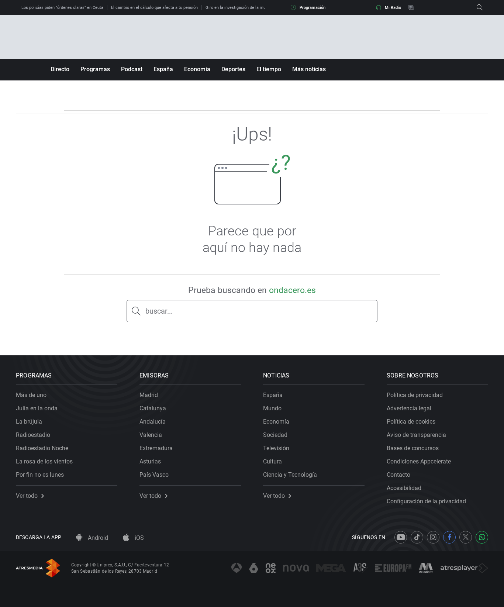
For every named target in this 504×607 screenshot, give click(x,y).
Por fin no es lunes (40, 474)
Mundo (272, 408)
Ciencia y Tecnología (290, 474)
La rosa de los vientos (44, 461)
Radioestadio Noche (42, 448)
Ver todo (27, 496)
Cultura (272, 461)
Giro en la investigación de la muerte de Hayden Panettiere (260, 8)
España (163, 69)
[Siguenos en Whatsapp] (482, 537)
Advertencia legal (409, 408)
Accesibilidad (404, 488)
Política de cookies (411, 421)
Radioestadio (33, 434)
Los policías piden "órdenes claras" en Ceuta (62, 8)
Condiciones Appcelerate (419, 461)
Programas (95, 69)
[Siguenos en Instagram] (433, 537)
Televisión (276, 448)
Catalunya (152, 408)
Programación (312, 7)
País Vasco (154, 474)
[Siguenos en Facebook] (449, 537)
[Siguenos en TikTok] (417, 537)
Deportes (233, 69)
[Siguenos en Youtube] (400, 537)
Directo (60, 69)
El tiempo (268, 69)
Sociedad (275, 434)
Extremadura (156, 448)
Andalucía (152, 421)
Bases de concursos (413, 448)
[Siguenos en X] (465, 537)
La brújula (29, 421)
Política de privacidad (415, 395)
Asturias (150, 461)
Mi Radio (393, 7)
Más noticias (309, 69)
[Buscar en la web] (479, 7)
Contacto (398, 474)
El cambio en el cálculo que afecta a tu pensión (154, 8)
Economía (197, 69)
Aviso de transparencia (416, 434)
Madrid (148, 395)
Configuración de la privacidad (426, 501)
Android (97, 537)
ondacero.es (292, 290)
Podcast (131, 69)
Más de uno (31, 395)
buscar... (159, 311)
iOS (138, 537)
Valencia (150, 434)
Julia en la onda (37, 408)
